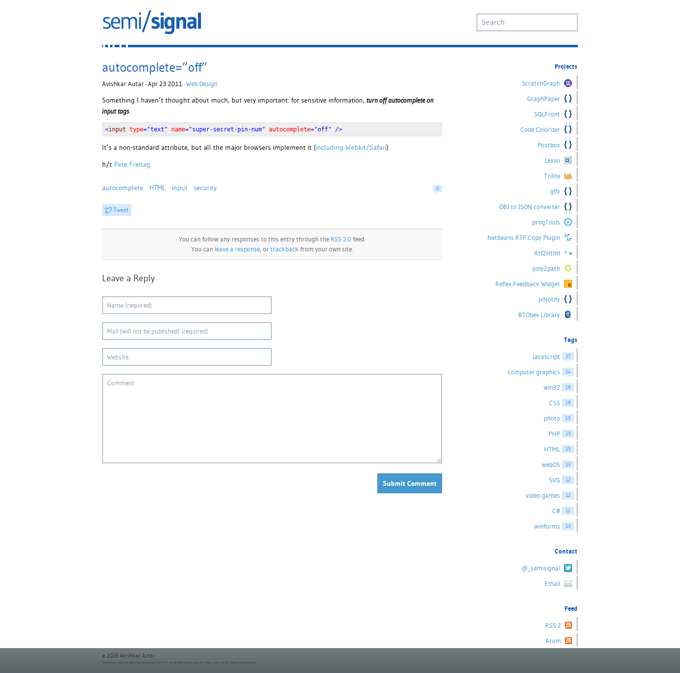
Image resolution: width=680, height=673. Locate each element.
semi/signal (152, 22)
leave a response (237, 249)
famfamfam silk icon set (157, 663)
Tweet (120, 210)
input (180, 187)
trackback (284, 249)
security (205, 187)
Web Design (202, 84)
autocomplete (122, 187)
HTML (157, 187)
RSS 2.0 (341, 239)
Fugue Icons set (214, 663)
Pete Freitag (132, 164)
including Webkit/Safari (351, 147)
